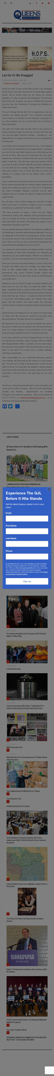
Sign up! (27, 581)
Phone (9, 551)
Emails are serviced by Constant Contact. (27, 573)
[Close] (49, 489)
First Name (11, 526)
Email (8, 513)
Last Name (11, 538)
